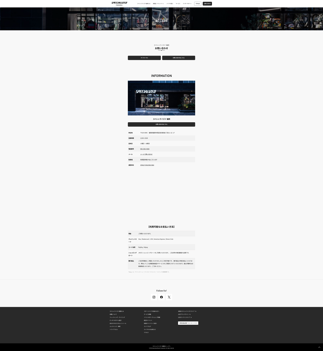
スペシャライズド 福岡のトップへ (161, 346)
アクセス (198, 3)
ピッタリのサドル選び (115, 320)
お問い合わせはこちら (179, 57)
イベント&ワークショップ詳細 (152, 317)
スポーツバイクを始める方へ (151, 311)
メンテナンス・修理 (115, 326)
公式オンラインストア (184, 317)
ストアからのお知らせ (150, 329)
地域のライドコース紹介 (150, 323)
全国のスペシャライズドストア (186, 311)
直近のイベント (148, 320)
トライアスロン (114, 329)
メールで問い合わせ (146, 154)
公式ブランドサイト (183, 314)
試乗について (113, 314)
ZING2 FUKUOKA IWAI (147, 165)
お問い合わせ (207, 3)
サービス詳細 (147, 314)
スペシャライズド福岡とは (117, 311)
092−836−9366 (144, 149)
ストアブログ (147, 326)
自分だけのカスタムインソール (118, 323)
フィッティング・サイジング (117, 317)
